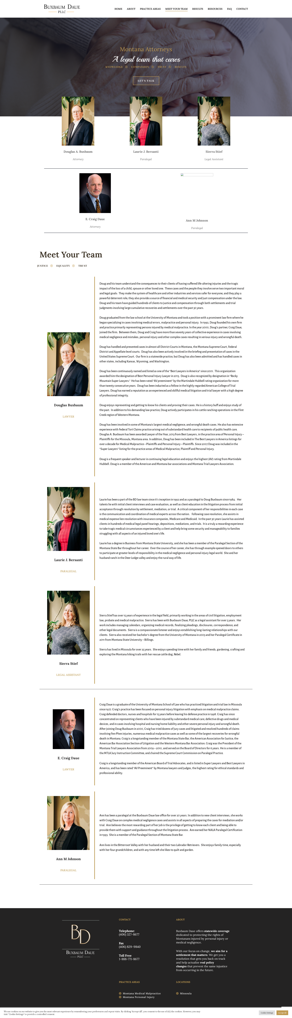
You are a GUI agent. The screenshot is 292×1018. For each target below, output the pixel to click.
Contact (242, 8)
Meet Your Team (176, 8)
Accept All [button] (282, 1012)
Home (118, 8)
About (131, 8)
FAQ (229, 8)
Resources (215, 8)
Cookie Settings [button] (267, 1012)
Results (197, 8)
